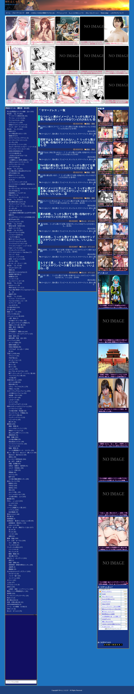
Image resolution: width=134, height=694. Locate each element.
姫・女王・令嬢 (14, 461)
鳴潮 (10, 270)
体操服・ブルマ (14, 395)
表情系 (9, 593)
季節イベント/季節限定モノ (16, 591)
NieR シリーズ (13, 228)
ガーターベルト (14, 360)
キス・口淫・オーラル (14, 540)
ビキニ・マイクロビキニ (17, 386)
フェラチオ (12, 545)
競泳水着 (12, 384)
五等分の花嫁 (13, 158)
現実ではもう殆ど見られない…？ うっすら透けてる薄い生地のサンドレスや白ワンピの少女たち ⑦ (67, 142)
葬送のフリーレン (14, 175)
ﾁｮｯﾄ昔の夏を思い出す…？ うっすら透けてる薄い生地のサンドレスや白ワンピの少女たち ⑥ (67, 166)
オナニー (10, 580)
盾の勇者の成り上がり (16, 202)
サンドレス (73, 134)
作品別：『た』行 (13, 199)
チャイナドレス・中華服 (17, 413)
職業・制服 (10, 437)
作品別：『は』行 (13, 230)
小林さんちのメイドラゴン (17, 162)
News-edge (104, 13)
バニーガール (13, 419)
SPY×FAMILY (13, 173)
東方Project (12, 219)
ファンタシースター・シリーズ (19, 246)
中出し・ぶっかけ (13, 501)
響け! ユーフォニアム (16, 239)
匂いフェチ (12, 551)
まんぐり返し (13, 492)
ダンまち (12, 208)
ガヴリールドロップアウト (17, 138)
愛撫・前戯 (10, 538)
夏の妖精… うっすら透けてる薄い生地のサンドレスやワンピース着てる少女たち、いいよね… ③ (67, 239)
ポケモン (12, 261)
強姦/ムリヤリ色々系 (15, 325)
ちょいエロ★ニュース (76, 13)
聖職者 (11, 472)
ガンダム (12, 142)
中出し (11, 505)
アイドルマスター (14, 120)
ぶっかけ (12, 503)
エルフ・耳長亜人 (14, 468)
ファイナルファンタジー (17, 243)
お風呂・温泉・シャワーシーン (19, 589)
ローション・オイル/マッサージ (19, 334)
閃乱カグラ (12, 195)
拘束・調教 (12, 562)
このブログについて (117, 13)
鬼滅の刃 (12, 136)
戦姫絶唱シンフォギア (16, 193)
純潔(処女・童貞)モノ (16, 523)
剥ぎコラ (10, 598)
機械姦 (11, 569)
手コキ (11, 532)
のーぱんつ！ (46, 134)
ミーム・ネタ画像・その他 (16, 606)
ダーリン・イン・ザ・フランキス (20, 206)
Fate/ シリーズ (13, 248)
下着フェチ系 (11, 353)
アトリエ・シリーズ (15, 118)
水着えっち (12, 389)
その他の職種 (13, 439)
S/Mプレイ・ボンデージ (15, 558)
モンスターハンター (15, 281)
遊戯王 (11, 294)
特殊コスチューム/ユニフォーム (17, 406)
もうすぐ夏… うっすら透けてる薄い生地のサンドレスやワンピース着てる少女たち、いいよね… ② (67, 265)
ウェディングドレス (15, 417)
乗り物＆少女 (11, 600)
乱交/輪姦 (12, 512)
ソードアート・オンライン (17, 197)
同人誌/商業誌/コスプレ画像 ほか (18, 111)
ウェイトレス (13, 446)
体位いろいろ (11, 481)
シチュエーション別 (13, 316)
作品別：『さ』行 (13, 169)
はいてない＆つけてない (17, 371)
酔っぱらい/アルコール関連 (18, 323)
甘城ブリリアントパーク (17, 125)
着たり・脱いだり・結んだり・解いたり (20, 452)
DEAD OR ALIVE (14, 210)
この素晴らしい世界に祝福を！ (19, 160)
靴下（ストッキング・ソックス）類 (20, 373)
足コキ (11, 529)
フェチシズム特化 (13, 547)
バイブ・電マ (13, 576)
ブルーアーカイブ (18, 13)
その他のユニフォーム (16, 393)
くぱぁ (9, 582)
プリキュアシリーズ (15, 250)
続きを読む (92, 131)
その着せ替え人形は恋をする (18, 171)
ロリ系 (9, 309)
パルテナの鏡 (13, 237)
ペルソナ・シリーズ (15, 257)
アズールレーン (14, 122)
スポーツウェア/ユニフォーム (16, 391)
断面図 (9, 499)
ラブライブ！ (13, 303)
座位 (10, 490)
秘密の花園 (12, 345)
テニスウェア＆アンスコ (17, 404)
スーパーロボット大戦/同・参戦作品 (21, 184)
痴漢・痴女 (12, 336)
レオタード (12, 400)
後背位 (11, 488)
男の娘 (9, 516)
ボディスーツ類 (14, 415)
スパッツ (12, 402)
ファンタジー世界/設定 (14, 459)
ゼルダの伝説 (13, 191)
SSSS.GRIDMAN (14, 151)
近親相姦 (10, 518)
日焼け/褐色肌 (13, 347)
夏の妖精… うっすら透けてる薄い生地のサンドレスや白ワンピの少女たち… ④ (67, 215)
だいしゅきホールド (15, 494)
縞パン (11, 364)
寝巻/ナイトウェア (15, 430)
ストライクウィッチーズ (17, 182)
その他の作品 (11, 307)
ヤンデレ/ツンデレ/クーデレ (16, 595)
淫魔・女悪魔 (13, 463)
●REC (9, 587)
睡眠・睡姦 (12, 554)
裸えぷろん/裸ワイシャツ (17, 433)
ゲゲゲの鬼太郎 (14, 153)
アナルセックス (12, 584)
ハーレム (12, 510)
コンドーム (12, 578)
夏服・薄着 (12, 426)
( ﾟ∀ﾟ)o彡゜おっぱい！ (17, 349)
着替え (11, 457)
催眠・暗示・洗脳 (14, 327)
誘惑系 (11, 329)
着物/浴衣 (12, 435)
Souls (10, 180)
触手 (10, 477)
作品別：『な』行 (13, 224)
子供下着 (12, 358)
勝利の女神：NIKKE (15, 226)
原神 (27, 13)
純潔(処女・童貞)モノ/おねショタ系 (18, 521)
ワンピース (64, 134)
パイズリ (12, 534)
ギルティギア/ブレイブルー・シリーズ (21, 147)
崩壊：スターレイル (15, 259)
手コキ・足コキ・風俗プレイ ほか (18, 527)
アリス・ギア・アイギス (17, 127)
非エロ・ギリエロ (13, 611)
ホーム (8, 13)
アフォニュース (62, 13)
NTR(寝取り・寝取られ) (16, 331)
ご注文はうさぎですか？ (17, 155)
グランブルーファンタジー (17, 149)
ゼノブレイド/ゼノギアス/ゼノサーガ (21, 188)
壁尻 (10, 560)
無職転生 (12, 276)
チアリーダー (13, 397)
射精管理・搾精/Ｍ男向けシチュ (19, 565)
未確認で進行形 (14, 274)
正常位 (11, 485)
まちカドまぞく (14, 268)
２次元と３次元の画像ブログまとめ (43, 13)
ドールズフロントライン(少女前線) (20, 217)
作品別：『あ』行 (13, 114)
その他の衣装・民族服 (16, 411)
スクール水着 (13, 382)
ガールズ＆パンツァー (16, 144)
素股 (10, 536)
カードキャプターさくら (17, 140)
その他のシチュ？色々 (16, 320)
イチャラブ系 (11, 314)
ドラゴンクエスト (14, 221)
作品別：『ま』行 (13, 265)
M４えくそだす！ (15, 1)
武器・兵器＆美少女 (13, 602)
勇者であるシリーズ (15, 287)
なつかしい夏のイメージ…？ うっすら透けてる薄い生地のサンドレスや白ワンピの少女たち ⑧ (67, 118)
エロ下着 (12, 362)
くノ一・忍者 (13, 470)
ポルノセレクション (92, 13)
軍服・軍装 (12, 448)
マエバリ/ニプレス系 (15, 375)
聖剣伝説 (12, 186)
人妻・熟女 (12, 318)
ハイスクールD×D (14, 235)
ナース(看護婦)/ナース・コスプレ (20, 450)
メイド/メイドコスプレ (16, 444)
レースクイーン (14, 408)
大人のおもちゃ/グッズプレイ (16, 571)
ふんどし (12, 369)
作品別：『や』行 (13, 283)
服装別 (9, 424)
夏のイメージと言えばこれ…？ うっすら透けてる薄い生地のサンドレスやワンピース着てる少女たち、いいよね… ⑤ (67, 191)
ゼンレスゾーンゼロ (15, 177)
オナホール (12, 573)
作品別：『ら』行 (13, 296)
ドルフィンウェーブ (15, 204)
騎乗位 (11, 483)
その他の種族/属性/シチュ (17, 479)
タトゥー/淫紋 (13, 342)
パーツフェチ (11, 340)
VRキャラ (10, 609)
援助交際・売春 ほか (16, 338)
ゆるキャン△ (13, 285)
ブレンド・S (13, 254)
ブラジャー (12, 356)
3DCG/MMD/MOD (13, 604)
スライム (12, 474)
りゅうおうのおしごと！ (17, 301)
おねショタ (12, 525)
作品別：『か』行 (13, 129)
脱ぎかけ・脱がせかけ (16, 455)
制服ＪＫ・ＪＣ (12, 312)
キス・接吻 (12, 543)
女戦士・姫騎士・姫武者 (17, 466)
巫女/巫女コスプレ (15, 441)
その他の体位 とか (15, 496)
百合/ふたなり (11, 514)
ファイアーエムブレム (16, 241)
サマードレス (83, 134)
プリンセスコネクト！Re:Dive (19, 252)
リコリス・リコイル (15, 298)
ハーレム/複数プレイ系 (14, 507)
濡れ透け (12, 556)
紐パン (11, 367)
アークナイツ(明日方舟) (16, 116)
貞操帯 (11, 567)
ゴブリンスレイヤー (15, 164)
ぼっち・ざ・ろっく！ (16, 263)
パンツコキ (12, 549)
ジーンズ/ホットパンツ (16, 428)
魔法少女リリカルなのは (17, 272)
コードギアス (13, 166)
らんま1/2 (12, 305)
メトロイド (12, 279)
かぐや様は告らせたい (16, 133)
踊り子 (11, 422)
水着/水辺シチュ (12, 380)
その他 (11, 378)
